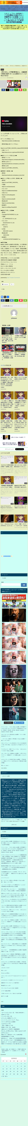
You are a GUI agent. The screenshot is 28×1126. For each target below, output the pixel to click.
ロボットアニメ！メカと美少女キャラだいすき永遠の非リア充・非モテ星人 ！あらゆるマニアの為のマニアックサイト (14, 901)
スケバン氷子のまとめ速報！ (8, 1021)
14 (14, 1068)
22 (17, 1071)
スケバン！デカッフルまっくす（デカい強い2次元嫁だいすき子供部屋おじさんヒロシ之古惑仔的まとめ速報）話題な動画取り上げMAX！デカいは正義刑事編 (13, 933)
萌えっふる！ (4, 970)
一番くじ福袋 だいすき (7, 1025)
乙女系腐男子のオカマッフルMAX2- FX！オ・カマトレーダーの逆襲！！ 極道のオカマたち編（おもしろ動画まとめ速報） (13, 873)
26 (6, 1074)
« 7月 (2, 1076)
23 (21, 1071)
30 (21, 1074)
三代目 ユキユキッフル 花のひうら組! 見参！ (11, 993)
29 (17, 1074)
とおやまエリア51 (6, 1023)
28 (14, 1074)
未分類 (2, 69)
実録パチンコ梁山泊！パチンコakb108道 (11, 1034)
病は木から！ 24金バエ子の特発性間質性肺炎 (13, 1038)
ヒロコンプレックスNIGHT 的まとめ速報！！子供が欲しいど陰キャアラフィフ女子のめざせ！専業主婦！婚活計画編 (13, 761)
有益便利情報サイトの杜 (7, 1036)
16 (21, 1068)
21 (14, 1071)
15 (17, 1068)
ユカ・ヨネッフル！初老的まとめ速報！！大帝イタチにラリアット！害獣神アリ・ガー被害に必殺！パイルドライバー (13, 755)
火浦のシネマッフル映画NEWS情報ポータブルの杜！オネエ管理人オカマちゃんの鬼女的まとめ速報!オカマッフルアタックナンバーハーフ (14, 916)
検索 (2, 582)
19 (6, 1071)
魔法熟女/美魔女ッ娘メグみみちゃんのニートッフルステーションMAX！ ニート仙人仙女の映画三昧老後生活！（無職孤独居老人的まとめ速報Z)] (14, 867)
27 (10, 1074)
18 (3, 1071)
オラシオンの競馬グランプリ (8, 1018)
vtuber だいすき (5, 1014)
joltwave (14, 318)
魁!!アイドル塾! (4, 996)
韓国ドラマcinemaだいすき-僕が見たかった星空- (13, 1043)
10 (24, 1066)
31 (24, 1074)
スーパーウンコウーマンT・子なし (10, 1020)
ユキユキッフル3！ (5, 967)
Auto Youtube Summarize (13, 277)
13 (10, 1068)
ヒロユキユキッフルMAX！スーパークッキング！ (12, 980)
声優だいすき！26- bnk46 (8, 1027)
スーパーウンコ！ (5, 877)
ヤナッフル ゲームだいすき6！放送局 (9, 988)
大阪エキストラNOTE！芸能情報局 (10, 1029)
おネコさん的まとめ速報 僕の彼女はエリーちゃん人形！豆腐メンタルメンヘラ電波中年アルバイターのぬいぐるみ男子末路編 (13, 843)
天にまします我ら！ (5, 973)
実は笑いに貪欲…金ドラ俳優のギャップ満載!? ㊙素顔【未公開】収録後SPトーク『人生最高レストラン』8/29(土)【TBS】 (14, 1051)
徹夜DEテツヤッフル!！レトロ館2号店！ (10, 982)
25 (3, 1074)
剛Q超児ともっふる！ (6, 985)
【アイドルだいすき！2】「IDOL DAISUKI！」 (13, 1012)
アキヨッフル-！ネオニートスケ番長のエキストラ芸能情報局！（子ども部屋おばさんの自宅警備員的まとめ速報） (13, 939)
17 (24, 1068)
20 (10, 1071)
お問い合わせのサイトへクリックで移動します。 (12, 819)
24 (24, 1071)
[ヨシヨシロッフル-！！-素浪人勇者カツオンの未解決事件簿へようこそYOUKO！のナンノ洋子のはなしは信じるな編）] (13, 945)
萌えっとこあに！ (5, 765)
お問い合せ (14, 824)
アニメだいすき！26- (6, 1016)
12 (6, 1068)
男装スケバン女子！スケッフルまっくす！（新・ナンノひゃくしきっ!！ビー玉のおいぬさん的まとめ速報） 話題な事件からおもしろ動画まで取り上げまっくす (14, 895)
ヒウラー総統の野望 (5, 990)
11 (3, 1068)
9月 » (6, 1076)
